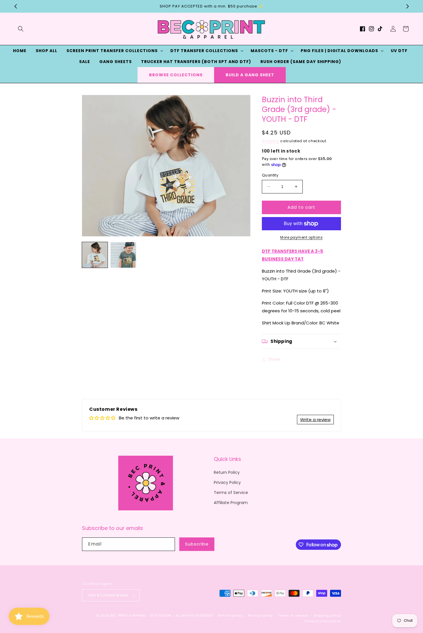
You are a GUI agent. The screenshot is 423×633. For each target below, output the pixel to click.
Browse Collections (176, 75)
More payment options (301, 237)
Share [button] (274, 359)
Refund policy (230, 615)
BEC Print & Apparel (128, 615)
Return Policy (227, 472)
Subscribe (197, 544)
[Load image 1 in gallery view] (95, 255)
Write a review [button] (315, 420)
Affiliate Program (231, 502)
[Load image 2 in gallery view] (123, 255)
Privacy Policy (227, 482)
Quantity (270, 175)
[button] (20, 28)
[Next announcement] (407, 6)
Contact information (322, 621)
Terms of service (293, 615)
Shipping (270, 140)
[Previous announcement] (15, 6)
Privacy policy (260, 615)
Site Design (161, 615)
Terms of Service (231, 492)
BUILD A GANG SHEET (250, 75)
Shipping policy (327, 615)
